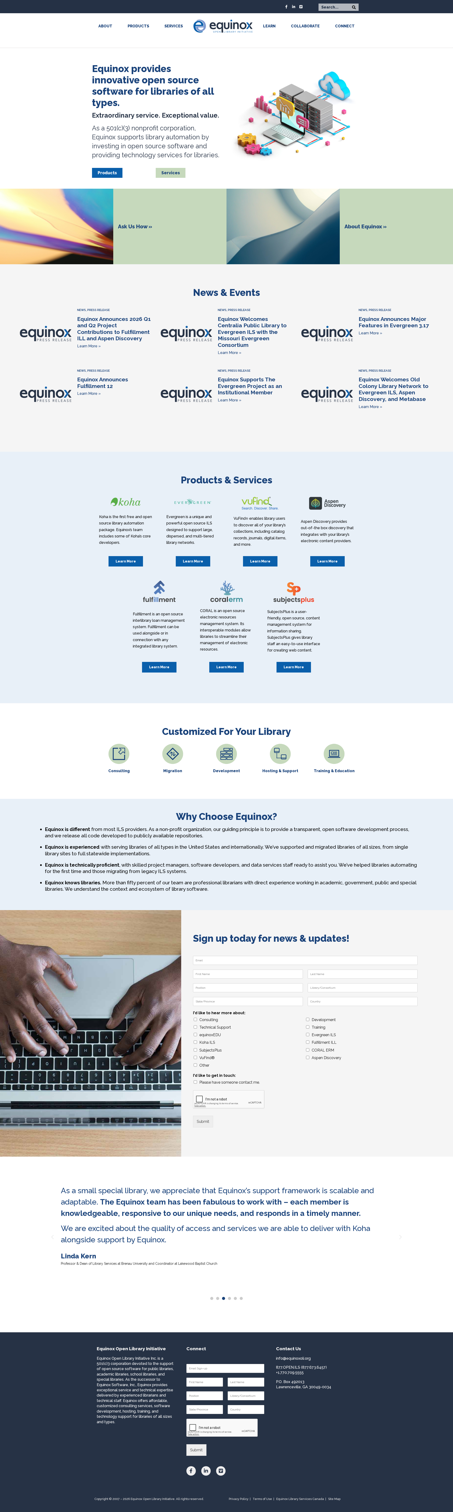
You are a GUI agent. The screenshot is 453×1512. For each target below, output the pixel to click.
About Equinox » (365, 226)
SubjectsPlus (210, 1050)
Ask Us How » (135, 226)
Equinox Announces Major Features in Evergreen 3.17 (394, 322)
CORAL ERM (323, 1050)
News (81, 310)
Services (173, 26)
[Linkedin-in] (293, 6)
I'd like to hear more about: (219, 1013)
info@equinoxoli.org (293, 1358)
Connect (345, 26)
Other (204, 1065)
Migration (172, 771)
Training (318, 1027)
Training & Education (334, 771)
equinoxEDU (210, 1035)
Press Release (98, 310)
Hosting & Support (280, 771)
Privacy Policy (238, 1499)
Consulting (119, 771)
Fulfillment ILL (324, 1042)
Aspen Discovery (326, 1058)
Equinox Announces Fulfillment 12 (102, 382)
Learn (269, 26)
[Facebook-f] (286, 6)
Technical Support (215, 1027)
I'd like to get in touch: (214, 1075)
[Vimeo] (301, 6)
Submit (203, 1121)
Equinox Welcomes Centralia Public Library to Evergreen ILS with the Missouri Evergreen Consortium (252, 332)
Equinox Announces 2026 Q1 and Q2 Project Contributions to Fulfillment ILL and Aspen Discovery (114, 329)
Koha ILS (207, 1042)
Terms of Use (262, 1499)
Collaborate (305, 26)
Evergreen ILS (324, 1035)
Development (226, 771)
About (105, 26)
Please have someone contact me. (229, 1082)
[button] (211, 1298)
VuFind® (207, 1058)
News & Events (226, 292)
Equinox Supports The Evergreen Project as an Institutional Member (250, 386)
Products (138, 26)
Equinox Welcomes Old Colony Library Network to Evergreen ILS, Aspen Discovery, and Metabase (393, 389)
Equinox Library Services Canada (300, 1499)
